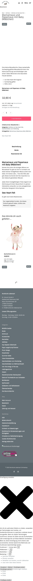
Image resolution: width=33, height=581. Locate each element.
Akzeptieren (3, 567)
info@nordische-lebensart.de (12, 308)
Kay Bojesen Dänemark (9, 345)
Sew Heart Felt (6, 136)
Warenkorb (5, 403)
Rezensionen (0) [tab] (16, 154)
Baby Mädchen (27, 131)
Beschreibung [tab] (16, 146)
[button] (28, 3)
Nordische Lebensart (8, 294)
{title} (4, 571)
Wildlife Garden (6, 328)
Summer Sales (6, 356)
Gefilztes (8, 13)
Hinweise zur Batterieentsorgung (12, 436)
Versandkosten (18, 103)
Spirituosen (5, 383)
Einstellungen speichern (6, 569)
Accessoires (6, 336)
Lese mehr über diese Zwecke (11, 562)
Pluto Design (6, 350)
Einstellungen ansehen (19, 567)
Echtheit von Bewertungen (10, 428)
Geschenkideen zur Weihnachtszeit (13, 364)
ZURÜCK (4, 24)
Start (3, 13)
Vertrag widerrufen (7, 441)
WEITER (28, 23)
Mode (3, 331)
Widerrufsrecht (6, 420)
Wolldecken (5, 380)
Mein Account (6, 400)
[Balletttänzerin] (16, 236)
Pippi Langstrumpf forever (10, 347)
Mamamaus (13, 131)
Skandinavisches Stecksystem (11, 375)
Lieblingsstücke (7, 369)
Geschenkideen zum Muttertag (10, 128)
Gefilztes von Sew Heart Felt (17, 13)
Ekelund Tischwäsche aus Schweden (13, 377)
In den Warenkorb (16, 118)
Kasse (4, 406)
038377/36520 (8, 306)
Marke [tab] (16, 150)
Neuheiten (5, 339)
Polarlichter (5, 353)
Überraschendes (7, 388)
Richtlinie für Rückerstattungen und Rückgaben (13, 432)
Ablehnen (10, 567)
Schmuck (5, 334)
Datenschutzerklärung (9, 423)
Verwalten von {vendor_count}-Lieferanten (15, 560)
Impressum (5, 426)
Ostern (4, 372)
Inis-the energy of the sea (10, 366)
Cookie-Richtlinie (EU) (9, 439)
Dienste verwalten (8, 558)
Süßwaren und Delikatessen (10, 386)
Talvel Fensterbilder (8, 358)
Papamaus (19, 131)
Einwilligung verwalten (6, 580)
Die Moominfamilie (8, 391)
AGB (3, 417)
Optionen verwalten (8, 556)
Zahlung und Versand (8, 408)
